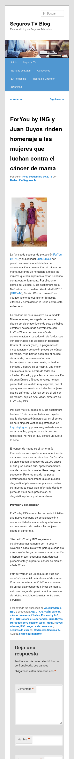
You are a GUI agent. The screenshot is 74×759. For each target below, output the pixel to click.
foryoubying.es (19, 427)
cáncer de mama (20, 615)
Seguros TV (29, 62)
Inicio (14, 62)
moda (50, 622)
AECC (34, 611)
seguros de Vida (19, 630)
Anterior (16, 99)
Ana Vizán (45, 611)
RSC (12, 611)
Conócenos (43, 70)
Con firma (16, 86)
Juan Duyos (44, 259)
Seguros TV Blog (30, 23)
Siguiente (57, 99)
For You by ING (49, 615)
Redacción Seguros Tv (23, 180)
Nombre (24, 739)
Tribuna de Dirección (43, 78)
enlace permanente (30, 633)
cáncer (56, 611)
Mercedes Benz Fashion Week (27, 622)
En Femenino (18, 78)
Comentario (26, 688)
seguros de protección (40, 626)
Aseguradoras (52, 608)
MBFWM (16, 293)
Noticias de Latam (21, 70)
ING (12, 619)
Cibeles (35, 615)
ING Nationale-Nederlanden (31, 619)
